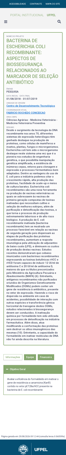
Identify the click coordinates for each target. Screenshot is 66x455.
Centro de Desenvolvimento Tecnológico (30, 105)
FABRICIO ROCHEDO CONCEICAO (25, 112)
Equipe (30, 357)
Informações (13, 357)
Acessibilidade (17, 4)
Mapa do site (53, 4)
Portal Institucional (33, 15)
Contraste (36, 4)
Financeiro (46, 357)
